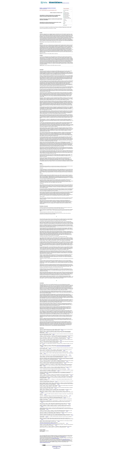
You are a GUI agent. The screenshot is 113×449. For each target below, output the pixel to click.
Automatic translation (66, 17)
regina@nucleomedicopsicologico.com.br (45, 442)
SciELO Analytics (66, 10)
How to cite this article (67, 15)
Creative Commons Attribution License (67, 445)
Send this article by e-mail (68, 18)
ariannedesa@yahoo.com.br (66, 439)
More (64, 23)
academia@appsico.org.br (56, 448)
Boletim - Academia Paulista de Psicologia (48, 8)
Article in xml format (66, 13)
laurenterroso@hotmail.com (55, 438)
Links (46, 332)
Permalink (65, 25)
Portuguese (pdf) (66, 12)
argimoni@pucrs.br (63, 436)
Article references (66, 14)
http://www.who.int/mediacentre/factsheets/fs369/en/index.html (48, 423)
